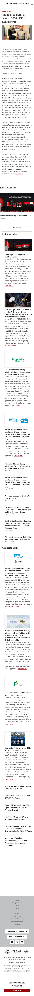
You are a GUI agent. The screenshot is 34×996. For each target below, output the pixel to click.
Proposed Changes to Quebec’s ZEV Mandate (17, 497)
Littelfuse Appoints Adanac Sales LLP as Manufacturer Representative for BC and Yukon (18, 828)
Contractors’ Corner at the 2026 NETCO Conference (18, 749)
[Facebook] (12, 942)
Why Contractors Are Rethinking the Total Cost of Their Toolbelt (18, 538)
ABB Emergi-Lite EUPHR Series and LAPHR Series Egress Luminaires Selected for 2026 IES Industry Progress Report (18, 313)
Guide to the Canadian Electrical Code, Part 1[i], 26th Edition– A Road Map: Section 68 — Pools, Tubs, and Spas (18, 524)
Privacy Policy (17, 916)
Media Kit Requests (17, 921)
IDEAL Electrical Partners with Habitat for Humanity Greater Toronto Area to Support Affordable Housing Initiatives (17, 571)
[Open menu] (32, 3)
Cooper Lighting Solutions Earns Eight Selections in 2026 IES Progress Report (18, 807)
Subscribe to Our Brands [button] (17, 931)
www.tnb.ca (19, 174)
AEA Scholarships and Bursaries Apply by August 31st (18, 694)
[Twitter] (17, 942)
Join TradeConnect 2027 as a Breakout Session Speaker (16, 818)
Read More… (9, 286)
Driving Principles (17, 903)
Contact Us (17, 924)
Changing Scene (10, 547)
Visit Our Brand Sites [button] (17, 937)
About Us (17, 900)
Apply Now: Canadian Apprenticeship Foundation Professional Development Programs (16, 841)
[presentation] (17, 202)
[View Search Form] (2, 4)
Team (17, 905)
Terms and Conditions (17, 919)
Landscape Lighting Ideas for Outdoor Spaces (15, 216)
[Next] (30, 208)
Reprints (17, 913)
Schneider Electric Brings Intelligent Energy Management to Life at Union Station (18, 371)
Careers (17, 908)
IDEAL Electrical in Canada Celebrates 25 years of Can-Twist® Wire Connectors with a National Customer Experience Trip (17, 434)
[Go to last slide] (3, 208)
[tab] (13, 227)
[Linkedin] (22, 942)
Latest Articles (7, 11)
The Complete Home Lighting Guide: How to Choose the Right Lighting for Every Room (18, 509)
